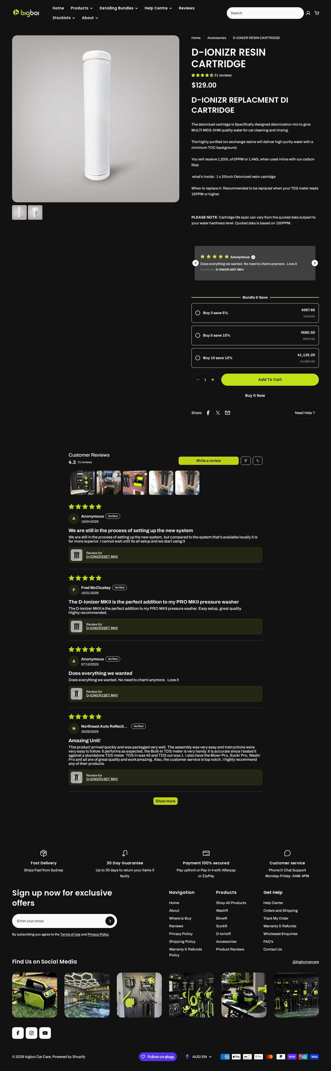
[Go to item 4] (161, 483)
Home (58, 8)
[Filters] (246, 461)
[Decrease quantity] (196, 380)
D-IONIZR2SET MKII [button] (102, 556)
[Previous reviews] (195, 263)
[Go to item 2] (109, 483)
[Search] (297, 13)
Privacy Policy (98, 934)
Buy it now (255, 395)
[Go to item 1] (83, 483)
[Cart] (317, 13)
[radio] (255, 313)
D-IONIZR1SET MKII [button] (102, 695)
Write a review (208, 461)
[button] (202, 75)
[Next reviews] (315, 263)
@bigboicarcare (305, 962)
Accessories (216, 38)
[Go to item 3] (135, 483)
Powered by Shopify (68, 1057)
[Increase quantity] (214, 380)
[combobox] (265, 13)
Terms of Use (70, 934)
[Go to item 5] (187, 483)
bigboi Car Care (38, 1057)
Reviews (187, 8)
